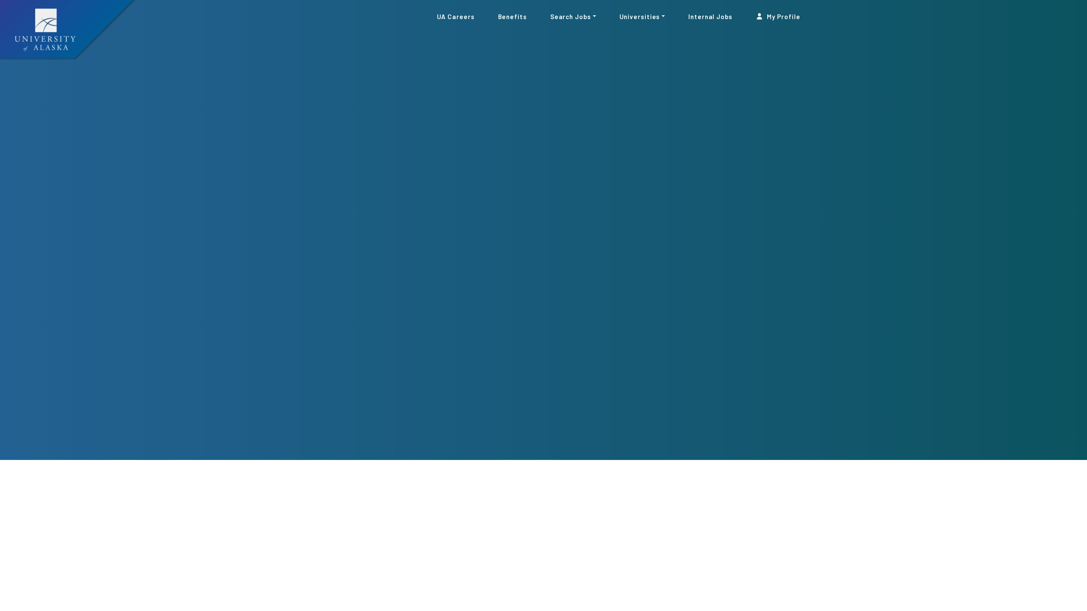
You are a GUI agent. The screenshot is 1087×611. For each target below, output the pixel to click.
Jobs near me (788, 549)
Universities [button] (640, 16)
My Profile (783, 16)
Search (725, 549)
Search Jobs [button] (570, 16)
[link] (310, 452)
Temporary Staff (590, 452)
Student (497, 452)
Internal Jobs (710, 16)
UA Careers (456, 16)
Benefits (512, 16)
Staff (310, 451)
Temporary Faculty (683, 452)
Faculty (403, 452)
